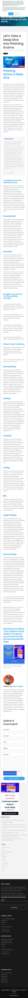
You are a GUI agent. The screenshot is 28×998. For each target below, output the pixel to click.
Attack (8, 666)
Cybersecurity (13, 666)
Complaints (3, 978)
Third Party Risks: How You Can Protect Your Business (14, 830)
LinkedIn (4, 714)
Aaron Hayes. (10, 50)
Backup (4, 856)
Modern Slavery (4, 980)
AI (3, 849)
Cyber (4, 867)
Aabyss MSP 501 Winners (7, 822)
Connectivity (5, 863)
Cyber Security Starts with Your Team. (10, 832)
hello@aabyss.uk (6, 931)
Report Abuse (4, 981)
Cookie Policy (4, 974)
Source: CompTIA (9, 173)
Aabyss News (5, 847)
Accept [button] (11, 13)
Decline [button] (17, 13)
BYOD (4, 858)
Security (9, 668)
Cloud (4, 860)
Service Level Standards (6, 972)
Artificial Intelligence (7, 852)
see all (2, 869)
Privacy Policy (14, 5)
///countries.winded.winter (7, 949)
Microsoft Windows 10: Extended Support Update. (13, 820)
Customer (5, 865)
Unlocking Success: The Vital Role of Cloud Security (13, 824)
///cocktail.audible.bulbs (6, 926)
